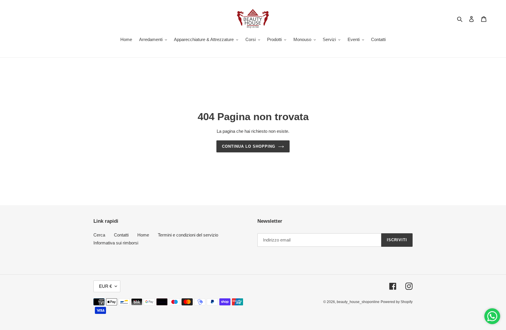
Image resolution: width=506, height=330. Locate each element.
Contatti (121, 234)
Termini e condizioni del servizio (188, 234)
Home (143, 234)
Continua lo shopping (249, 146)
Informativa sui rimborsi (115, 242)
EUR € (105, 286)
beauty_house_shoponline (358, 302)
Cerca (99, 234)
